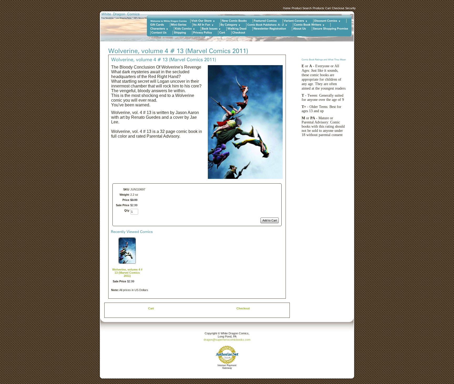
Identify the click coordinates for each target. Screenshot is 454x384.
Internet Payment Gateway (227, 366)
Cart (328, 8)
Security (350, 8)
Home (287, 8)
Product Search (302, 8)
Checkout (338, 8)
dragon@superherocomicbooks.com (227, 339)
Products (318, 8)
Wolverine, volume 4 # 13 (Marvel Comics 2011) (127, 272)
